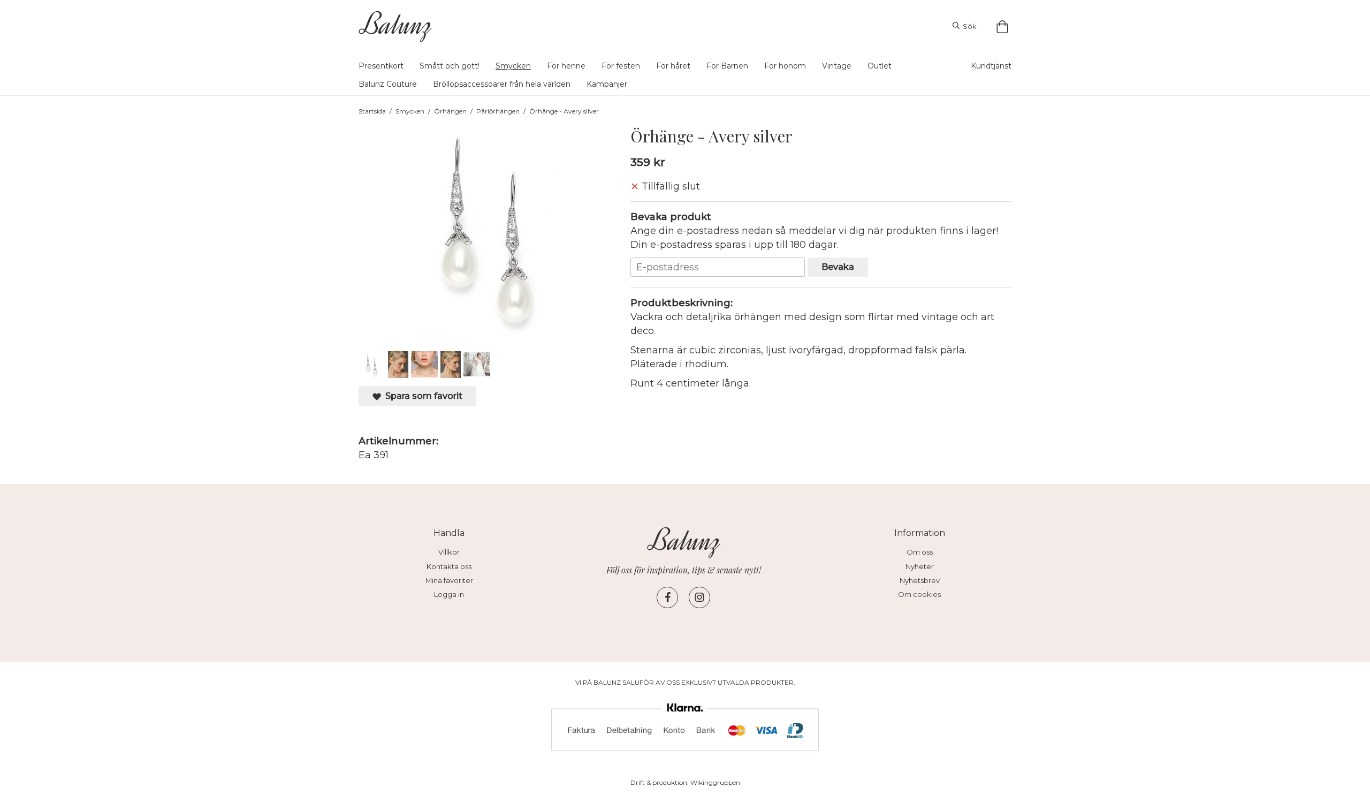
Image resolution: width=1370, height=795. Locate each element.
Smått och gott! (450, 66)
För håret (673, 66)
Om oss (920, 552)
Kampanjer (607, 84)
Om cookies (919, 594)
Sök (968, 26)
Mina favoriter (449, 580)
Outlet (879, 66)
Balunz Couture (388, 84)
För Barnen (727, 66)
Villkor (449, 552)
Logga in (449, 594)
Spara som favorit (421, 395)
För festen (621, 66)
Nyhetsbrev (920, 580)
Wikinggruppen (715, 782)
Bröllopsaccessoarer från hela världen (501, 84)
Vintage (836, 66)
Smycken (513, 66)
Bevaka (837, 266)
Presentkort (381, 66)
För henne (566, 66)
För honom (785, 66)
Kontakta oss (449, 566)
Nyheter (919, 566)
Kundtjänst (991, 66)
